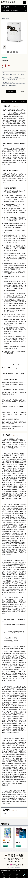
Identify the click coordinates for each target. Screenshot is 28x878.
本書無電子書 (12, 85)
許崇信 (11, 77)
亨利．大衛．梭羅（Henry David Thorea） (14, 75)
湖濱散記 (7, 18)
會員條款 (7, 867)
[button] (9, 850)
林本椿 (16, 77)
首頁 (3, 18)
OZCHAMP (15, 872)
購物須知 (12, 867)
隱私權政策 (17, 867)
